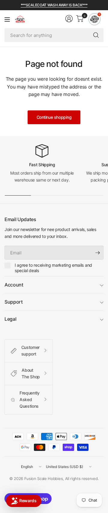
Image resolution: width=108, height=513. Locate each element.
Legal (10, 319)
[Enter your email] (98, 253)
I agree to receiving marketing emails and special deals (53, 267)
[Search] (96, 35)
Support (13, 302)
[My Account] (69, 18)
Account (13, 285)
